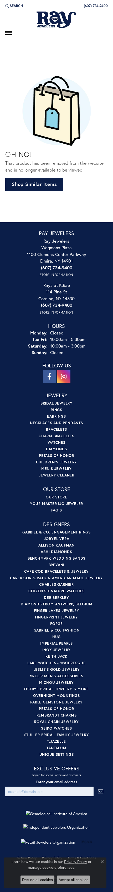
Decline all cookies (37, 880)
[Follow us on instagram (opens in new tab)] (63, 376)
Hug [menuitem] (56, 636)
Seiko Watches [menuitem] (56, 728)
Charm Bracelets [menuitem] (56, 435)
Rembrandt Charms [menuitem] (57, 715)
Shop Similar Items (34, 184)
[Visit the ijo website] (86, 842)
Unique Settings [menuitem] (56, 754)
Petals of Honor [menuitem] (56, 455)
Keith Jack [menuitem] (56, 656)
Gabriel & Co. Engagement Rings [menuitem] (56, 532)
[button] (14, 5)
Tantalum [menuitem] (56, 747)
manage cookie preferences (51, 867)
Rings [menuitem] (56, 409)
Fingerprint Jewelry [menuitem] (56, 617)
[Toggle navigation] (8, 33)
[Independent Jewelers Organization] (56, 827)
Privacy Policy (75, 862)
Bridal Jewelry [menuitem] (56, 403)
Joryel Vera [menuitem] (56, 538)
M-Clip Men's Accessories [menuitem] (56, 675)
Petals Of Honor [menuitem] (56, 708)
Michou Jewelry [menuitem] (56, 682)
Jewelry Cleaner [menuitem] (56, 475)
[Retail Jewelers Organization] (48, 842)
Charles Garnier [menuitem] (56, 584)
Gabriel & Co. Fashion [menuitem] (57, 630)
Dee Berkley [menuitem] (56, 597)
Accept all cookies (73, 880)
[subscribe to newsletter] (101, 791)
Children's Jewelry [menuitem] (56, 461)
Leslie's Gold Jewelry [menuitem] (56, 669)
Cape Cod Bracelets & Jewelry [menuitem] (56, 571)
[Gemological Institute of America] (56, 814)
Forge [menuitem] (56, 623)
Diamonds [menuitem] (56, 448)
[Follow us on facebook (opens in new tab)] (49, 376)
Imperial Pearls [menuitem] (56, 643)
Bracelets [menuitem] (56, 429)
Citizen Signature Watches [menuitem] (56, 590)
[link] (95, 5)
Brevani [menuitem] (57, 564)
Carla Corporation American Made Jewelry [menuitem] (56, 577)
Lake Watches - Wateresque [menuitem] (56, 662)
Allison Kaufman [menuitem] (56, 545)
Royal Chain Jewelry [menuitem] (56, 721)
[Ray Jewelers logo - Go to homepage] (56, 20)
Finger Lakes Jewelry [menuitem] (56, 610)
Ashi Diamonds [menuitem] (56, 551)
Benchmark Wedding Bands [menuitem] (56, 558)
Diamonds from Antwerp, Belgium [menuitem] (57, 603)
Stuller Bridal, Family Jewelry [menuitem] (56, 734)
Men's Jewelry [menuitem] (56, 468)
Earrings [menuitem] (56, 416)
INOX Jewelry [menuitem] (56, 649)
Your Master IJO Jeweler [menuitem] (56, 503)
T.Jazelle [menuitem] (56, 741)
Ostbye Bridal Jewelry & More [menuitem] (56, 688)
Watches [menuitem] (57, 442)
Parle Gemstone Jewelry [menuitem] (56, 702)
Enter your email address (56, 782)
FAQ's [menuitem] (56, 510)
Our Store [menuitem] (56, 497)
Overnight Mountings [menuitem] (56, 695)
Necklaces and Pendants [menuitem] (56, 422)
